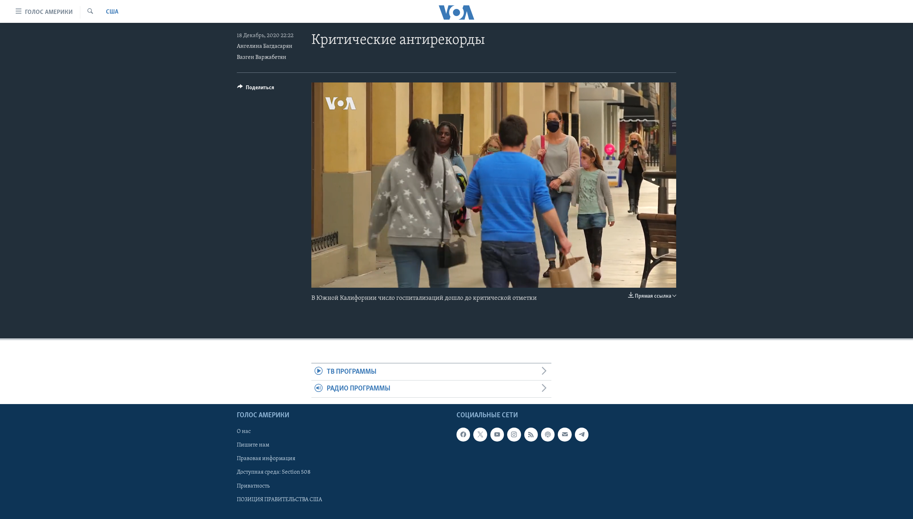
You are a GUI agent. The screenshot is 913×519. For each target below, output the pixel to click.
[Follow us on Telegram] (581, 434)
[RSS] (531, 434)
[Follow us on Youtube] (497, 434)
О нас (244, 431)
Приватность (253, 486)
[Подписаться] (564, 434)
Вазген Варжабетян (261, 57)
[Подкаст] (548, 434)
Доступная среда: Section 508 (274, 472)
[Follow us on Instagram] (514, 434)
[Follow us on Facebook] (463, 434)
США (112, 12)
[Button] (255, 89)
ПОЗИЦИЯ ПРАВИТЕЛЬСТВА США (279, 499)
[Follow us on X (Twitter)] (480, 434)
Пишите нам (253, 445)
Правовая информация (266, 459)
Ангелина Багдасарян (264, 46)
